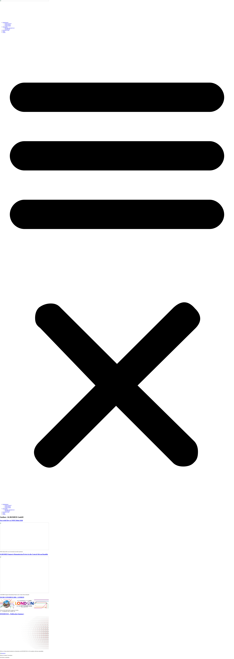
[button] (117, 268)
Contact (3, 32)
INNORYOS (7, 29)
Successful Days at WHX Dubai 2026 (11, 520)
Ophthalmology (5, 22)
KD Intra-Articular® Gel (9, 27)
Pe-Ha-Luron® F (8, 23)
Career (3, 31)
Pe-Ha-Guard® (8, 25)
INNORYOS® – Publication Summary (12, 614)
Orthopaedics (5, 26)
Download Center (5, 30)
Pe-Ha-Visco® (8, 24)
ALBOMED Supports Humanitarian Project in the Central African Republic (24, 554)
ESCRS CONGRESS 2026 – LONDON (12, 597)
